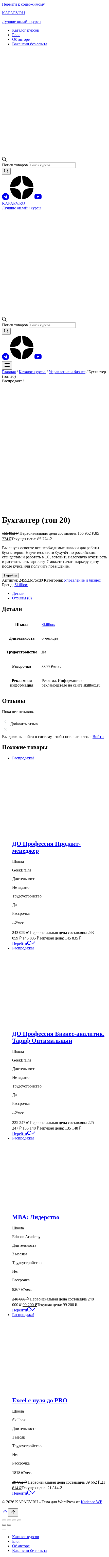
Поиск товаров (15, 165)
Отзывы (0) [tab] (22, 598)
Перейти (10, 575)
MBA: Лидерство (35, 1217)
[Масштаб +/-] (4, 1520)
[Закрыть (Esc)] (19, 1520)
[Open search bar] (4, 160)
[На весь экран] (9, 1520)
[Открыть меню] (7, 365)
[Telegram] (5, 199)
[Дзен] (21, 199)
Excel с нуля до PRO (39, 1400)
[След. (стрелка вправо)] (9, 1525)
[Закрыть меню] (4, 1529)
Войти (98, 736)
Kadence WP (91, 1502)
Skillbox (21, 585)
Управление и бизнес (82, 580)
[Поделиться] (14, 1520)
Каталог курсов (25, 30)
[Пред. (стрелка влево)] (4, 1525)
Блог (16, 35)
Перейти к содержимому (23, 4)
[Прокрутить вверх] (5, 1514)
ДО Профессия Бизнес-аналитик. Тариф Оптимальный (58, 1037)
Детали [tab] (18, 593)
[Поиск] (6, 171)
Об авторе (21, 39)
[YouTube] (38, 199)
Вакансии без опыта (29, 44)
